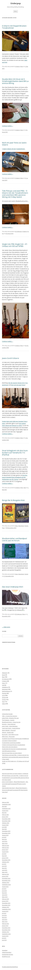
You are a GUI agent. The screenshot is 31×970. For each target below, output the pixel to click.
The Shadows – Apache (8, 720)
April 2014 (4, 895)
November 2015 (6, 860)
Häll (3, 685)
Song (3, 695)
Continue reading (7, 126)
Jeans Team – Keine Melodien (9, 726)
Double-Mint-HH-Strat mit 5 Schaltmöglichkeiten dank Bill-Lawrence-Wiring (15, 81)
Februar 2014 (5, 899)
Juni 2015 (4, 866)
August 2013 (5, 911)
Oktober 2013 (5, 907)
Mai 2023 (4, 806)
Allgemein (4, 673)
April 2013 (4, 919)
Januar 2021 (5, 817)
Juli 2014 (4, 888)
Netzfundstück (6, 691)
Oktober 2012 (5, 932)
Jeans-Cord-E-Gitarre (10, 358)
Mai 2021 (4, 812)
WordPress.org (6, 956)
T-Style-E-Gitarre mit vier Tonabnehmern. (13, 149)
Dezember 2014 (6, 878)
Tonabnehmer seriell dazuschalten (11, 742)
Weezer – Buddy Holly (8, 732)
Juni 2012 (4, 940)
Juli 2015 (4, 864)
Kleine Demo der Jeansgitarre (9, 747)
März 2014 (4, 897)
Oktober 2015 (5, 862)
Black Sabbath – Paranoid (9, 730)
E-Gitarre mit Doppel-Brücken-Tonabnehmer (14, 27)
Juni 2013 (4, 915)
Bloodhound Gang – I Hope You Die (11, 722)
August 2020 (5, 825)
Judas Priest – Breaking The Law (10, 718)
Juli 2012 (4, 938)
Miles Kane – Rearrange (8, 736)
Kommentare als (7, 954)
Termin (26, 526)
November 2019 (6, 833)
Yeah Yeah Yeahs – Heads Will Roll (11, 728)
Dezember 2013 (6, 903)
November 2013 (6, 905)
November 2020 (6, 821)
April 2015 (4, 870)
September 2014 (6, 884)
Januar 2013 (5, 925)
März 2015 (4, 872)
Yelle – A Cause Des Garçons (9, 716)
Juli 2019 (4, 837)
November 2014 (6, 880)
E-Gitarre (17, 66)
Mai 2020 (4, 829)
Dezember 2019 (6, 831)
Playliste (4, 693)
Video (3, 703)
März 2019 (4, 843)
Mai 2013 (4, 917)
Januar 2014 (5, 901)
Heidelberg (5, 687)
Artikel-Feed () (6, 952)
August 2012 (5, 936)
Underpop (15, 3)
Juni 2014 (4, 891)
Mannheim (21, 526)
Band (3, 675)
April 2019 (4, 841)
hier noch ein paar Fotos (18, 385)
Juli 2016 (4, 854)
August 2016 (5, 851)
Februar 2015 (5, 874)
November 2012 (6, 930)
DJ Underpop (18, 231)
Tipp (25, 487)
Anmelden (4, 950)
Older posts (6, 627)
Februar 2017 (5, 847)
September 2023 (6, 804)
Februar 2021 (5, 814)
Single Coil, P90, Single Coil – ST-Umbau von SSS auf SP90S (15, 245)
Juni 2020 (4, 827)
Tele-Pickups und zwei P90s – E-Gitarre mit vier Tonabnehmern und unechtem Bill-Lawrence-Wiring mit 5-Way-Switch (15, 194)
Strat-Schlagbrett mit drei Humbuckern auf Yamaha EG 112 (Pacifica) (15, 452)
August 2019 (5, 835)
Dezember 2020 (6, 819)
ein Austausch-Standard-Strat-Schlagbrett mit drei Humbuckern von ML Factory (14, 477)
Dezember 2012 (6, 928)
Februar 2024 (5, 802)
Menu (15, 11)
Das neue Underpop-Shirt (12, 587)
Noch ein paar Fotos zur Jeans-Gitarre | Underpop (15, 773)
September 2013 (6, 909)
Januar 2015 (5, 876)
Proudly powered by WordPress (10, 967)
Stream (4, 697)
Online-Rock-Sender (7, 714)
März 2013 (4, 921)
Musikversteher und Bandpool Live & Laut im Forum (14, 539)
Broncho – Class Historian (8, 724)
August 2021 (5, 810)
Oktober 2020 (5, 823)
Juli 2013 (4, 913)
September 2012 (6, 934)
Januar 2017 (5, 849)
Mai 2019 (4, 839)
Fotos (21, 66)
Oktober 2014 (5, 882)
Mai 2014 (4, 893)
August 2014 (5, 886)
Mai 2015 (4, 868)
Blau (3, 677)
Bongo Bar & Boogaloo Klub (13, 500)
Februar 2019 (5, 845)
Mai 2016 (4, 856)
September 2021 (6, 808)
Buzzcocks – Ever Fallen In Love (10, 734)
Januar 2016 (5, 858)
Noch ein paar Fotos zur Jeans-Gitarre (14, 144)
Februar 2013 (5, 923)
